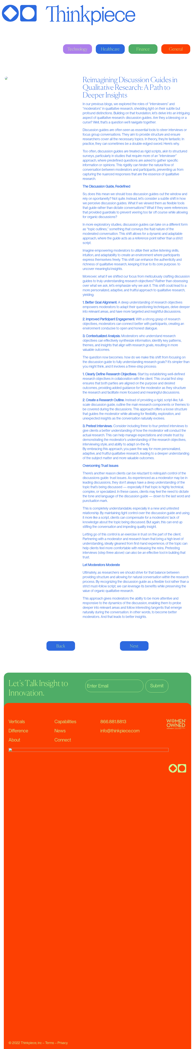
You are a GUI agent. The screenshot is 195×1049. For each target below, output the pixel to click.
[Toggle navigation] (182, 15)
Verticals (17, 721)
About (14, 740)
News (60, 730)
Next (134, 646)
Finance (143, 49)
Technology (77, 49)
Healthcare (110, 49)
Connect (62, 740)
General (176, 49)
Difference (18, 730)
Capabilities (65, 721)
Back (60, 646)
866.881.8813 (113, 721)
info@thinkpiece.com (120, 730)
